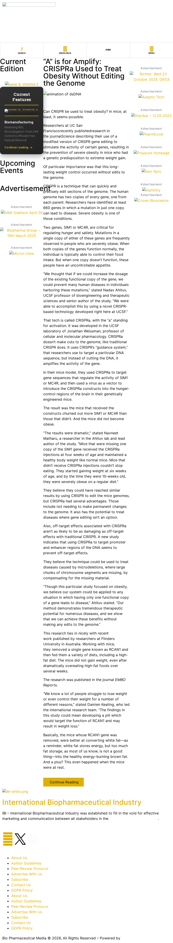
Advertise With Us (26, 874)
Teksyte (128, 938)
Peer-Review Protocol (29, 868)
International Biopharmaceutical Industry (71, 802)
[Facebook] (8, 839)
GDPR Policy (22, 890)
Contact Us (21, 885)
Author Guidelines (26, 863)
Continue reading (16, 147)
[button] (63, 782)
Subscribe (19, 879)
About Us (19, 858)
